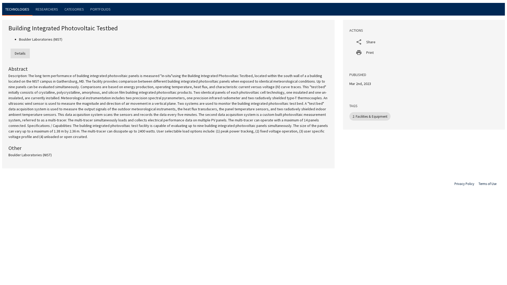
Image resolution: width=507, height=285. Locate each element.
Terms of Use (487, 184)
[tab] (17, 9)
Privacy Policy (464, 184)
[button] (424, 42)
